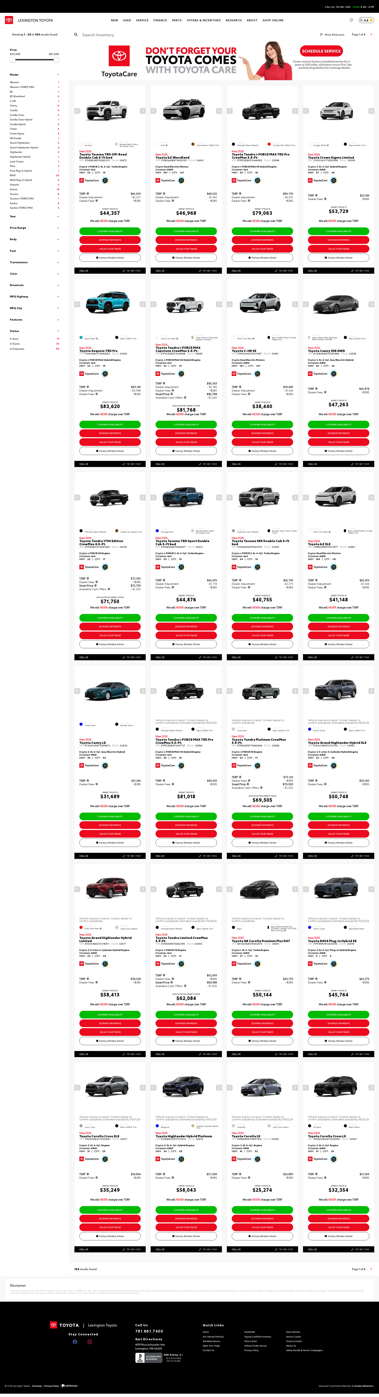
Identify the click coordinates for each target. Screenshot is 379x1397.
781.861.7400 (133, 270)
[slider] (12, 59)
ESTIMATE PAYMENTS (110, 239)
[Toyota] (9, 20)
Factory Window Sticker (111, 257)
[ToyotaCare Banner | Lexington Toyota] (224, 61)
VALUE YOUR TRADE (110, 248)
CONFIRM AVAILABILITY (110, 231)
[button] (142, 111)
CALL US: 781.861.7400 (337, 7)
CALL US (83, 270)
